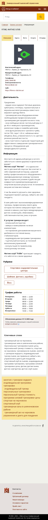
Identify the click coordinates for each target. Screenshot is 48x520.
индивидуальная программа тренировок (17, 384)
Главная (5, 25)
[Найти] (40, 16)
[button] (10, 9)
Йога (9, 283)
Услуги (33, 38)
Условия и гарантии (20, 503)
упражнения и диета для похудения (21, 415)
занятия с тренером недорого (18, 379)
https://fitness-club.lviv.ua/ (14, 90)
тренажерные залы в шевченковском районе (21, 408)
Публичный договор (20, 496)
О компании (17, 493)
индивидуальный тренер (16, 388)
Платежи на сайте (20, 509)
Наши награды (18, 500)
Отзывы (42, 38)
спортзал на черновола (15, 400)
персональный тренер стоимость (19, 394)
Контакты (17, 489)
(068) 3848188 (10, 80)
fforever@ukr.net (11, 85)
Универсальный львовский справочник (23, 3)
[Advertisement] (24, 454)
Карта (17, 38)
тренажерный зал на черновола (19, 412)
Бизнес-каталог (16, 25)
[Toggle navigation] (45, 9)
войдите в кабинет (11, 324)
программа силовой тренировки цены (22, 397)
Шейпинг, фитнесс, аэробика (20, 276)
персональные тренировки (17, 391)
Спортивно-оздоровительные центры (24, 269)
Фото (25, 38)
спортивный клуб (12, 403)
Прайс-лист (17, 506)
